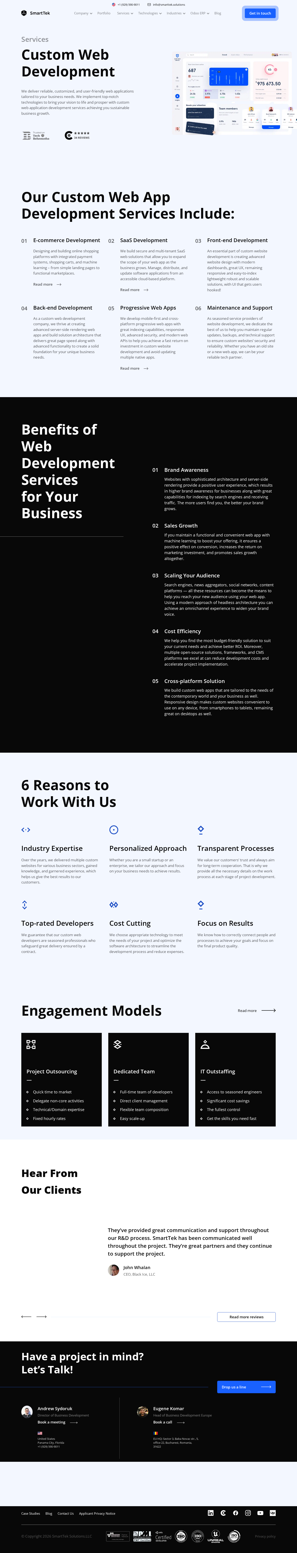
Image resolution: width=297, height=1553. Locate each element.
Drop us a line (234, 1386)
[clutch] (223, 1513)
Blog (217, 13)
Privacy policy (265, 1536)
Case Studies (30, 1513)
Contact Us (66, 1513)
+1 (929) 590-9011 (129, 5)
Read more (43, 284)
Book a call (162, 1422)
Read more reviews (247, 1316)
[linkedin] (211, 1513)
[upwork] (273, 1513)
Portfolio (103, 13)
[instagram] (248, 1513)
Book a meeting (51, 1422)
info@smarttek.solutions (169, 5)
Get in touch (260, 13)
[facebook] (236, 1513)
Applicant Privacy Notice (97, 1513)
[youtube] (260, 1513)
